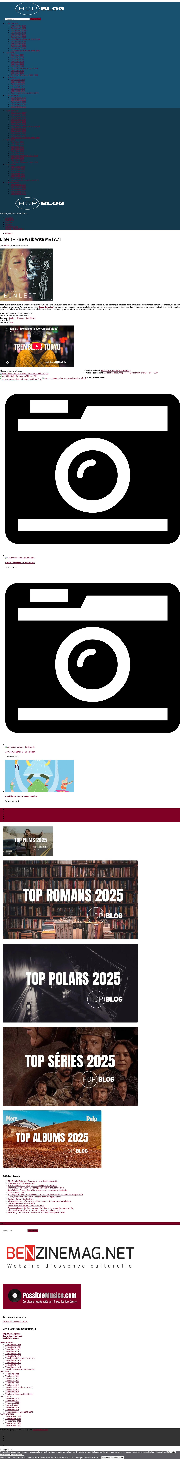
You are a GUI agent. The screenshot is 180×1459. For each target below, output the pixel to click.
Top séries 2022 (18, 84)
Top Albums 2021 (18, 32)
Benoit (6, 245)
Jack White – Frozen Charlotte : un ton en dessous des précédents (37, 1190)
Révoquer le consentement (15, 1322)
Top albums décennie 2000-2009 (25, 50)
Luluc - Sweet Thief (16, 1192)
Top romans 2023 (18, 100)
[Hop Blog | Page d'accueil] (33, 14)
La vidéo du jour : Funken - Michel (21, 796)
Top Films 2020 (17, 64)
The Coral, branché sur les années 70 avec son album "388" (34, 1210)
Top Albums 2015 (18, 48)
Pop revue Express (11, 1334)
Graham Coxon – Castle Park (20, 1199)
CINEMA (9, 222)
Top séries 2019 (18, 91)
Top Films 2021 (17, 62)
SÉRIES (8, 224)
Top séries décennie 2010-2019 (24, 93)
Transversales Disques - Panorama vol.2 (26, 1206)
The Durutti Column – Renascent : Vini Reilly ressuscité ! (33, 1181)
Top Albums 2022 (18, 30)
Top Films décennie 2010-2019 (24, 68)
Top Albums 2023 (18, 28)
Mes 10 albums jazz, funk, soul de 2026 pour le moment (32, 1185)
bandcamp (31, 318)
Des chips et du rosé (12, 1336)
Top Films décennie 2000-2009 (24, 75)
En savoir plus (15, 1455)
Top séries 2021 (18, 86)
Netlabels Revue (11, 1338)
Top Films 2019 (17, 66)
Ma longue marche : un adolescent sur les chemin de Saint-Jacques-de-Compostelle (45, 1194)
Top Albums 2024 (18, 26)
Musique (9, 233)
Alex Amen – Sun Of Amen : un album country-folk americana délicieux (39, 1201)
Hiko (12, 322)
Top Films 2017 (17, 73)
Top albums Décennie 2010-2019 (25, 39)
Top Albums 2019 (18, 37)
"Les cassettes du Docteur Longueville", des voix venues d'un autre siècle (40, 1208)
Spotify (12, 318)
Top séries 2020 (18, 88)
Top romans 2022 (18, 102)
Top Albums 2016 (18, 46)
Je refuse (4, 1455)
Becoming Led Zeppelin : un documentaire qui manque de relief (36, 1212)
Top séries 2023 (18, 82)
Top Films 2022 (17, 59)
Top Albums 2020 (18, 35)
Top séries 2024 (18, 79)
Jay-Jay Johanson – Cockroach (20, 752)
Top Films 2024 (17, 55)
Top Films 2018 (17, 70)
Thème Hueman (40, 1429)
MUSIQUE (9, 220)
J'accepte (171, 1452)
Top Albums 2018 (18, 41)
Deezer (20, 318)
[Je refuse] (23, 1455)
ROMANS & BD (11, 227)
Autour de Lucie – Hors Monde (21, 1203)
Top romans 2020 (18, 106)
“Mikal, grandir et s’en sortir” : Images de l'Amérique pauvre (34, 1197)
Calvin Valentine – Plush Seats (20, 562)
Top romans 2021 (18, 104)
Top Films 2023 (17, 57)
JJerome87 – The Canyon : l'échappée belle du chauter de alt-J (36, 1188)
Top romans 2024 (18, 97)
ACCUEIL (9, 218)
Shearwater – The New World (21, 1183)
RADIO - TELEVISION (14, 229)
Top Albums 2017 (18, 44)
